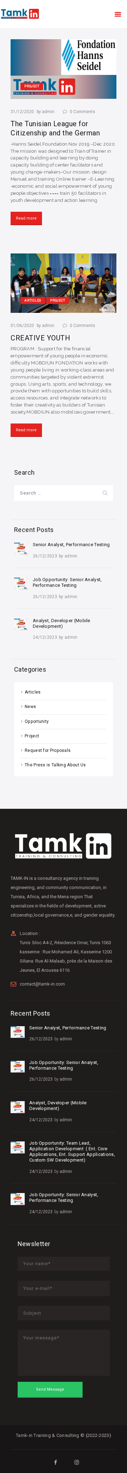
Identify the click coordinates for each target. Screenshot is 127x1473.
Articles (33, 692)
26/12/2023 (45, 556)
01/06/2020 (22, 325)
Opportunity (37, 721)
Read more (26, 218)
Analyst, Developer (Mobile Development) (61, 623)
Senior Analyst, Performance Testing (71, 544)
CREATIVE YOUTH (40, 338)
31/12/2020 (22, 111)
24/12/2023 (45, 637)
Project (32, 735)
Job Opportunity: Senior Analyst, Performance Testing (67, 582)
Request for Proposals (48, 750)
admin (48, 111)
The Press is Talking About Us (55, 764)
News (30, 706)
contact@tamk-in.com (42, 984)
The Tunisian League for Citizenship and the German (55, 128)
